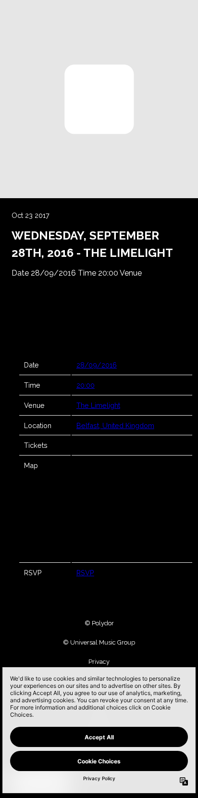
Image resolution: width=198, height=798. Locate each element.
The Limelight (98, 405)
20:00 (85, 385)
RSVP (85, 573)
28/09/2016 (96, 365)
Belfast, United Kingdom (115, 425)
